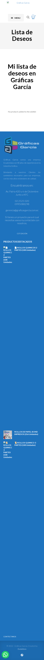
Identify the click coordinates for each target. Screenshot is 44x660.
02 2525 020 (22, 200)
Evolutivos (22, 649)
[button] (5, 654)
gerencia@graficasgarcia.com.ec (22, 210)
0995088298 (22, 204)
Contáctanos (9, 637)
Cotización (22, 234)
